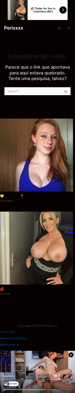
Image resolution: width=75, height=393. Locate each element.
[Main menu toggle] (59, 28)
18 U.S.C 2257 (7, 332)
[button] (69, 28)
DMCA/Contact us (9, 344)
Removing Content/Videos (13, 338)
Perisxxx (13, 28)
